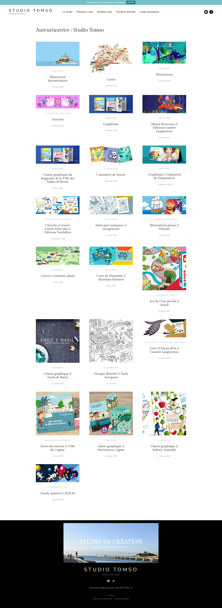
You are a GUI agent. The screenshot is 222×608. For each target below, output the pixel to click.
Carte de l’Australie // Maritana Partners (111, 277)
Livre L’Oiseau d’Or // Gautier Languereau (164, 350)
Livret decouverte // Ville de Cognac (57, 448)
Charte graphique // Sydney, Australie (164, 448)
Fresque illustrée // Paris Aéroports (111, 375)
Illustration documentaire (57, 79)
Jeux (172, 295)
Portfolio (131, 2)
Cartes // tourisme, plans (58, 276)
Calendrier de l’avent (111, 175)
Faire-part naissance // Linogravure (111, 227)
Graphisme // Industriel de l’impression (164, 176)
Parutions (65, 113)
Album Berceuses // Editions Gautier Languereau (164, 127)
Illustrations (164, 74)
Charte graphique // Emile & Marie (57, 375)
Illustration (51, 113)
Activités (58, 119)
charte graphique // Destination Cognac (111, 448)
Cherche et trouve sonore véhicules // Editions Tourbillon (57, 229)
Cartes (111, 79)
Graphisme (57, 71)
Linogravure (111, 219)
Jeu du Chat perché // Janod (164, 303)
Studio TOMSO (31, 10)
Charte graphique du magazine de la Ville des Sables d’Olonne (58, 178)
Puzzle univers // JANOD (57, 493)
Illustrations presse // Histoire (164, 227)
